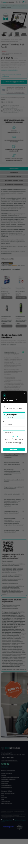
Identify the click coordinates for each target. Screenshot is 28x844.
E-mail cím (5, 429)
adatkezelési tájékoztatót (17, 436)
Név (4, 421)
